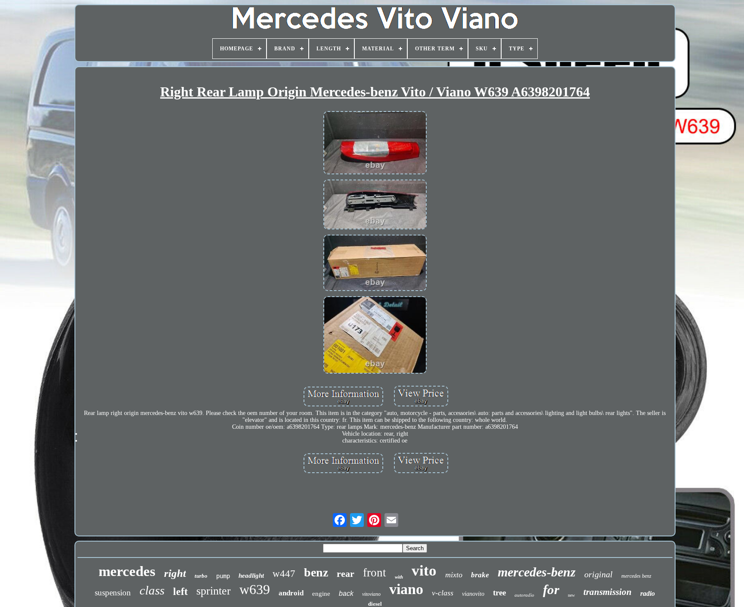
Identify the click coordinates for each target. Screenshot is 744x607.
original (598, 574)
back (346, 593)
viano (406, 589)
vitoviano (371, 594)
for (551, 589)
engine (321, 593)
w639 (254, 589)
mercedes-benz (537, 572)
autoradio (524, 595)
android (291, 593)
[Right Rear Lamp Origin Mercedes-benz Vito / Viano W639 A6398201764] (375, 143)
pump (223, 576)
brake (480, 575)
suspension (113, 592)
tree (499, 592)
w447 (284, 573)
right (175, 573)
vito (424, 570)
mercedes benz (636, 576)
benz (316, 572)
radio (647, 593)
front (374, 572)
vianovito (473, 594)
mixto (453, 574)
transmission (607, 592)
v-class (442, 592)
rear (345, 573)
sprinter (213, 591)
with (399, 576)
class (152, 590)
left (180, 591)
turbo (201, 576)
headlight (251, 575)
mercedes (127, 571)
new (571, 595)
